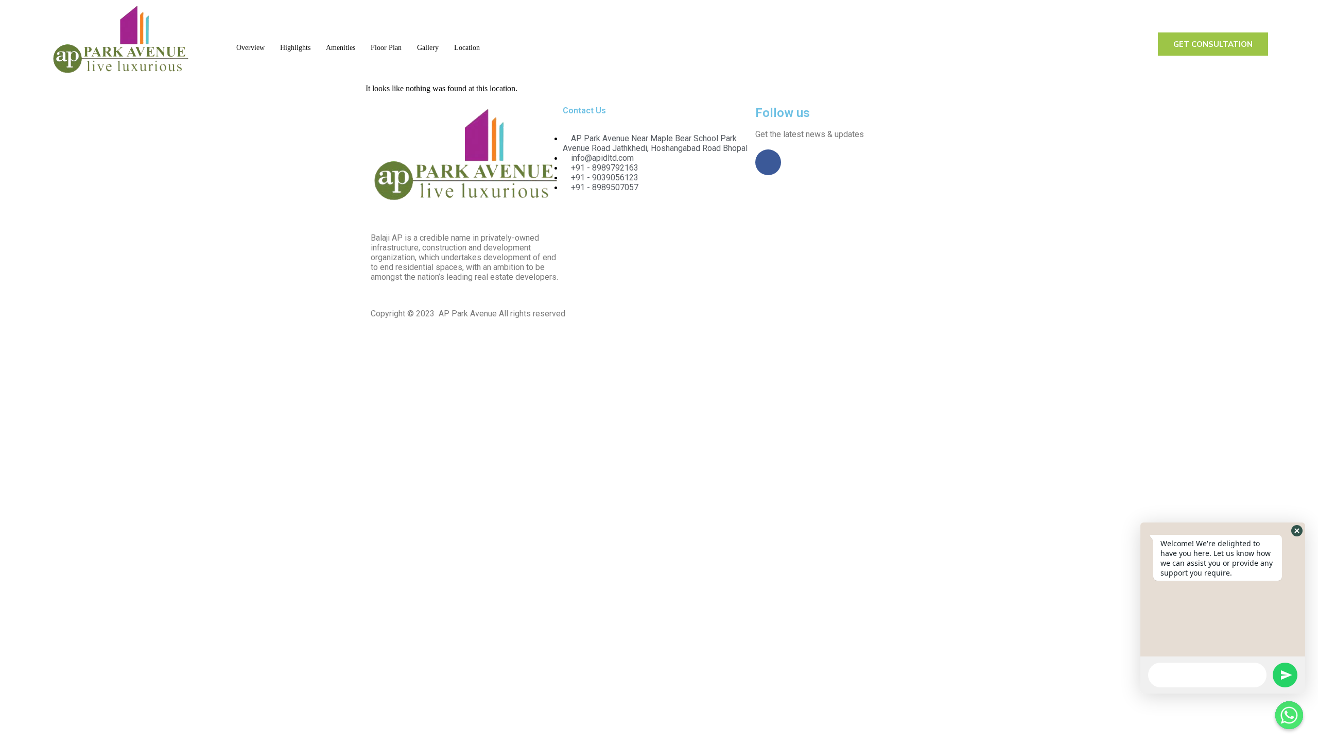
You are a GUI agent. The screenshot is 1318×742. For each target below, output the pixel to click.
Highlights (295, 48)
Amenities (340, 48)
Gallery (428, 48)
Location (467, 48)
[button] (1297, 530)
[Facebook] (768, 162)
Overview (250, 48)
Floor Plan (386, 48)
